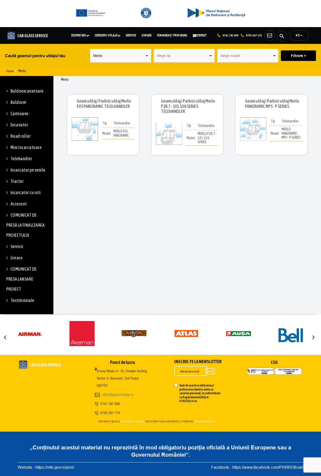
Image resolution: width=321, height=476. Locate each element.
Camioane (20, 113)
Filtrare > (298, 56)
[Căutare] (282, 36)
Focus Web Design (204, 421)
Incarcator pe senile (28, 170)
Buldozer (19, 102)
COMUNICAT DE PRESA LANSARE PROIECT (21, 279)
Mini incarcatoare (26, 147)
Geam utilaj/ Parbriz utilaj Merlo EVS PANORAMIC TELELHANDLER (104, 103)
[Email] (269, 35)
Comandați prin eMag (172, 35)
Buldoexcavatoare (27, 91)
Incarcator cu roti (26, 192)
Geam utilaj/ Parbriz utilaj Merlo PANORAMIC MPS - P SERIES (272, 103)
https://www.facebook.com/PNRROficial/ (267, 467)
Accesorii (19, 203)
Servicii (131, 35)
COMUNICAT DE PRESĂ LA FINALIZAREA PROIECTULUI (25, 225)
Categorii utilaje (106, 35)
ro (298, 35)
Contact (201, 35)
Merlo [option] (97, 56)
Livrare (146, 35)
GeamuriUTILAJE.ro (132, 421)
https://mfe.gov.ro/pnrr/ (54, 467)
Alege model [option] (230, 56)
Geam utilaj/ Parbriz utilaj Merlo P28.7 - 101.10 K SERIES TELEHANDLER (188, 106)
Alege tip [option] (164, 56)
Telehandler (21, 158)
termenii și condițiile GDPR (194, 403)
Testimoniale (22, 300)
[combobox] (120, 55)
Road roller (21, 136)
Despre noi (78, 35)
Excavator (19, 124)
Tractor (17, 181)
